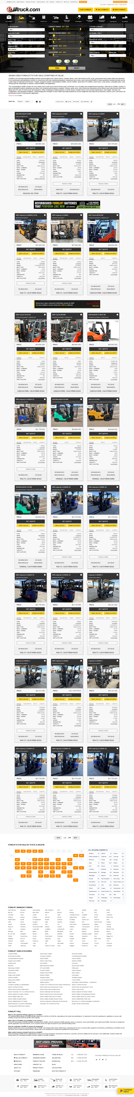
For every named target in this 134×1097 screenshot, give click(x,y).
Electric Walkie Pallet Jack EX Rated (50, 996)
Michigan (106, 872)
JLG (58, 924)
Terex (83, 941)
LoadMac (47, 929)
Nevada (94, 878)
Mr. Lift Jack (11, 934)
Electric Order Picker (46, 961)
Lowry (71, 929)
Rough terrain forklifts (46, 973)
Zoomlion (109, 945)
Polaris (10, 936)
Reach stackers (76, 970)
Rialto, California (64, 193)
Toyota (115, 262)
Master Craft (110, 929)
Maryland (119, 869)
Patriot (96, 934)
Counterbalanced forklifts (79, 956)
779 (118, 104)
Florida (106, 859)
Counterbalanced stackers (15, 958)
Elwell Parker (12, 919)
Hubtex (109, 922)
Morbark (96, 931)
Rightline (10, 938)
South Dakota (119, 891)
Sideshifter (12, 46)
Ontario (94, 888)
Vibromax (23, 945)
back (110, 104)
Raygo (71, 936)
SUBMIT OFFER (59, 189)
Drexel (59, 917)
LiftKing (109, 926)
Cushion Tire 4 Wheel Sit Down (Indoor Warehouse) (55, 984)
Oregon (106, 888)
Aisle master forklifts (46, 954)
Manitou (84, 929)
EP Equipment (37, 919)
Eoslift (22, 919)
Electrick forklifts (76, 961)
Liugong (78, 162)
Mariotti (96, 929)
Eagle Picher (73, 917)
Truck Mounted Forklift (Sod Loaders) (19, 1006)
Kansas (106, 866)
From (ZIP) (112, 53)
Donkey (35, 917)
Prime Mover (48, 936)
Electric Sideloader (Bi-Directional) (50, 992)
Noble (46, 934)
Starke (22, 941)
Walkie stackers (44, 982)
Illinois (106, 863)
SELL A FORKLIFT (103, 9)
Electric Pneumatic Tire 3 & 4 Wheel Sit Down (21, 992)
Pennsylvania (119, 888)
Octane (72, 934)
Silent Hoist (97, 938)
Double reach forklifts (14, 961)
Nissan (35, 934)
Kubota (47, 926)
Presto (35, 936)
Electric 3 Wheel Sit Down (79, 984)
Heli (83, 922)
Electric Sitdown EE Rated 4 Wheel (82, 992)
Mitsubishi (42, 162)
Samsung (48, 938)
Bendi (108, 910)
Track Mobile (24, 943)
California (77, 177)
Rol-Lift (22, 938)
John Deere (73, 924)
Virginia (94, 897)
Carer (108, 912)
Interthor (35, 924)
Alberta (106, 853)
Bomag (72, 912)
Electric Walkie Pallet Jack (15, 996)
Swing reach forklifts (14, 980)
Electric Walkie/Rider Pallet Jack (81, 999)
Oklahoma (119, 885)
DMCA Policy (84, 1095)
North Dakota (94, 885)
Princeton (60, 936)
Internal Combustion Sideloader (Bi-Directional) (53, 1001)
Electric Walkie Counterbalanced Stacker (83, 994)
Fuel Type (11, 53)
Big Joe (10, 912)
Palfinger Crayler (87, 934)
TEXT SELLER (38, 186)
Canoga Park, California (101, 293)
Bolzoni (59, 912)
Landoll (59, 926)
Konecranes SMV (38, 926)
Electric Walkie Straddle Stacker (17, 999)
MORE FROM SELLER (23, 189)
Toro (108, 941)
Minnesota (119, 872)
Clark (58, 915)
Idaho (94, 863)
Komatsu (23, 926)
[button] (26, 29)
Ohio (106, 885)
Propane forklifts (45, 970)
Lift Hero (96, 926)
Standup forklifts (45, 977)
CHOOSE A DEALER (95, 27)
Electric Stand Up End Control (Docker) (51, 994)
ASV (58, 910)
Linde (9, 929)
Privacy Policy (76, 1095)
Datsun (22, 917)
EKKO (96, 917)
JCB (46, 924)
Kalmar (96, 924)
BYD (95, 912)
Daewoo (10, 917)
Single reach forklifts (14, 975)
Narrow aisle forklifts (78, 965)
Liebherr (72, 926)
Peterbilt (109, 934)
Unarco (72, 943)
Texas (106, 894)
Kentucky (119, 866)
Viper (34, 945)
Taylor (59, 941)
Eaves (84, 917)
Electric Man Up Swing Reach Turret (82, 987)
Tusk (34, 943)
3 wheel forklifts (12, 954)
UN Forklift (60, 943)
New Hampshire (106, 878)
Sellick (84, 938)
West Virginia (119, 897)
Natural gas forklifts (14, 968)
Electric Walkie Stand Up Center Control (83, 996)
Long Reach (60, 929)
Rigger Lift (110, 936)
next (123, 104)
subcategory (13, 27)
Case (22, 915)
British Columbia (94, 856)
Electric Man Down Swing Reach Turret (51, 987)
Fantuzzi (96, 919)
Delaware (94, 859)
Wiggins (72, 945)
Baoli (95, 910)
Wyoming (106, 900)
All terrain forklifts (77, 954)
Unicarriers (85, 943)
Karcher (109, 924)
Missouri (106, 875)
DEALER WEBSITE (38, 189)
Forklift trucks (12, 963)
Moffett (84, 931)
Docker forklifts (76, 958)
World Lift (85, 945)
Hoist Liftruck (98, 922)
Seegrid (72, 938)
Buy (21, 1080)
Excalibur (72, 919)
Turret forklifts (76, 980)
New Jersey (119, 878)
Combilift (84, 915)
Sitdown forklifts (44, 975)
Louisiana (94, 869)
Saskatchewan (94, 891)
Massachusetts (94, 872)
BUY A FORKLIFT (86, 9)
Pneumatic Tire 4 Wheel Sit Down (49, 1003)
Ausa (71, 910)
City (91, 46)
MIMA (46, 931)
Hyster (10, 924)
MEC (21, 931)
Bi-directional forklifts (14, 956)
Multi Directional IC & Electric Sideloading (20, 1003)
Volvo (59, 945)
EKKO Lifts (110, 917)
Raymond (84, 936)
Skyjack (109, 938)
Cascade (10, 915)
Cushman (109, 915)
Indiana (119, 863)
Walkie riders (12, 982)
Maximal (10, 931)
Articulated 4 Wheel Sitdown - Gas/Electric (84, 982)
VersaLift (109, 943)
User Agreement (69, 1095)
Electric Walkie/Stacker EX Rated (17, 1001)
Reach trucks (12, 973)
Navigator (23, 934)
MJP (71, 931)
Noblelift (114, 363)
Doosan (47, 917)
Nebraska (119, 875)
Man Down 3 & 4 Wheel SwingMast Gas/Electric (86, 1001)
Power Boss (23, 936)
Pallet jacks (75, 968)
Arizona (119, 853)
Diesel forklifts (44, 958)
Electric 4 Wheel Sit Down (15, 987)
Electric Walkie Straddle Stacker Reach (51, 999)
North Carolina (40, 178)
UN (46, 943)
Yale (95, 945)
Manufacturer (14, 33)
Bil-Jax (22, 912)
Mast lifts (10, 965)
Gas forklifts (43, 963)
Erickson (59, 919)
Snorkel (10, 941)
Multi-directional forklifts (47, 965)
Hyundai (22, 924)
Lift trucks (75, 963)
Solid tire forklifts (13, 977)
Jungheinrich (85, 924)
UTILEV (96, 943)
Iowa (94, 866)
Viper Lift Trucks (50, 945)
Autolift (84, 910)
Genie (22, 922)
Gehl (9, 922)
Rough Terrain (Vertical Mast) (80, 1003)
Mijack (34, 931)
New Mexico (94, 881)
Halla (46, 922)
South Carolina (106, 891)
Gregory (35, 922)
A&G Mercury (12, 910)
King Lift (10, 926)
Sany (58, 938)
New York (106, 881)
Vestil (9, 945)
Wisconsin (94, 900)
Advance (23, 910)
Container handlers (45, 956)
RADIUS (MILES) (94, 53)
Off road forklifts (45, 968)
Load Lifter (36, 929)
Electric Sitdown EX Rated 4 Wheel (18, 994)
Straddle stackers (77, 977)
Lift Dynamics (86, 926)
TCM (71, 941)
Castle (34, 915)
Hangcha (72, 922)
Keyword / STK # (95, 33)
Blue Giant (36, 912)
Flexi (108, 919)
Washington (106, 897)
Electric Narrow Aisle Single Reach (50, 989)
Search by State (95, 40)
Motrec (108, 931)
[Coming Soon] (96, 1059)
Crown (96, 915)
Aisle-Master (36, 910)
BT (83, 912)
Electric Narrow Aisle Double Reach (18, 989)
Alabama (94, 853)
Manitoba (106, 869)
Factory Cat (85, 919)
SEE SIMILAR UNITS (23, 186)
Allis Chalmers (49, 910)
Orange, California (64, 479)
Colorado (119, 856)
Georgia (119, 859)
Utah (119, 894)
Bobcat (47, 912)
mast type (12, 40)
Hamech (59, 922)
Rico (95, 936)
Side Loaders (76, 973)
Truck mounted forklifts (46, 980)
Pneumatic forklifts (13, 970)
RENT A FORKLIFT (120, 9)
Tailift (46, 941)
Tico (95, 941)
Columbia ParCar (74, 915)
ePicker (47, 919)
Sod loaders (75, 975)
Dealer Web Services (120, 1)
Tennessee (94, 894)
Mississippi (94, 875)
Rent (25, 1080)
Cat (116, 447)
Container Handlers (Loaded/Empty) (18, 984)
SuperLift (35, 941)
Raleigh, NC (28, 193)
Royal (34, 938)
